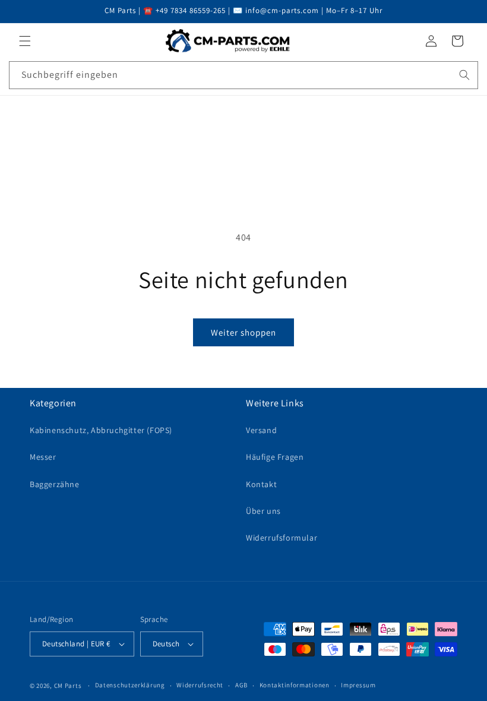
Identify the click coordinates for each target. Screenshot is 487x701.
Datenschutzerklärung (130, 685)
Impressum (358, 685)
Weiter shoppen (243, 332)
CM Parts (68, 685)
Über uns (263, 511)
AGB (241, 685)
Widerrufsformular (281, 537)
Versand (261, 430)
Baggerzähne (55, 484)
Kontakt (261, 484)
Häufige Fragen (274, 456)
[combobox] (243, 75)
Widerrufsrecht (199, 685)
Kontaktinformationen (295, 685)
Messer (43, 456)
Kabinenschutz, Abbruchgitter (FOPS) (101, 430)
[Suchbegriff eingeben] (464, 75)
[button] (25, 41)
